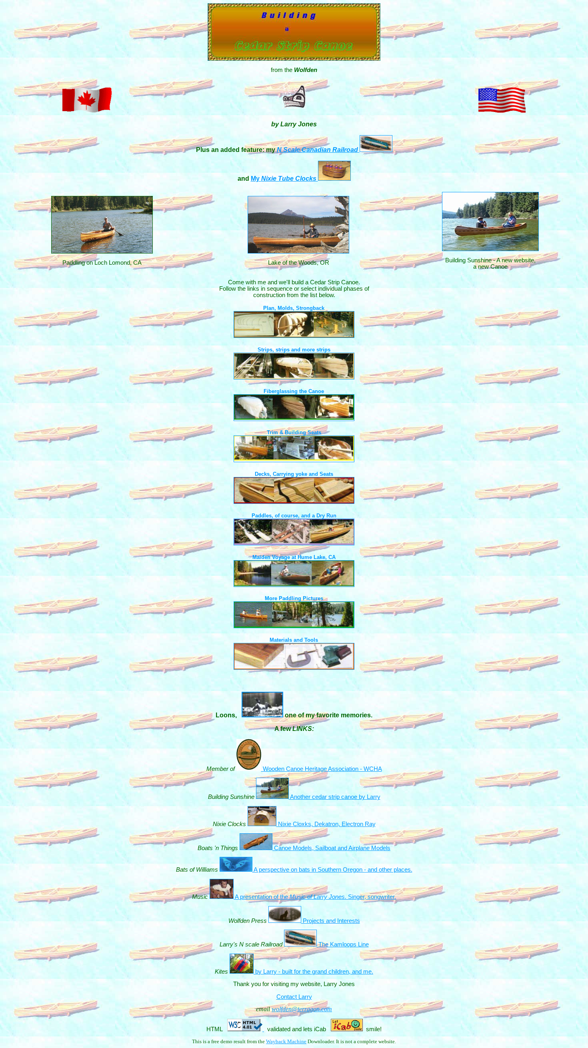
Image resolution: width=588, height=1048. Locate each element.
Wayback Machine (286, 1041)
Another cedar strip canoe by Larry (334, 797)
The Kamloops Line (343, 944)
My (284, 178)
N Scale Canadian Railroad (318, 149)
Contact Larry (294, 997)
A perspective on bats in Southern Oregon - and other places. (332, 869)
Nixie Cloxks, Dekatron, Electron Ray (326, 824)
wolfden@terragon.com (302, 1009)
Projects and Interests (330, 921)
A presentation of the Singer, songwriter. (315, 897)
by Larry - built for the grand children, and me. (313, 971)
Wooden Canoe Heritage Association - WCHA (321, 769)
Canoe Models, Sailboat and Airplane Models (331, 848)
